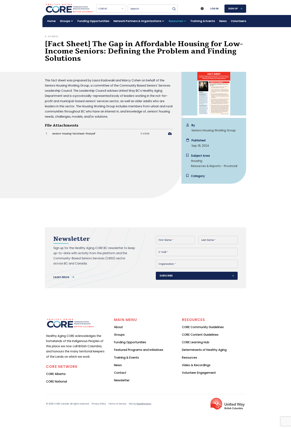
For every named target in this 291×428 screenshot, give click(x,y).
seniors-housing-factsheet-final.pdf (73, 133)
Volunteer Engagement (199, 373)
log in (214, 8)
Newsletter (122, 380)
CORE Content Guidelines (200, 335)
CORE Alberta (55, 374)
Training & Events (202, 21)
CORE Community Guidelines (203, 327)
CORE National (56, 382)
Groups (119, 335)
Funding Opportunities (93, 21)
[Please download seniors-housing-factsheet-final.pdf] (170, 134)
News (223, 21)
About (118, 327)
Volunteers (238, 21)
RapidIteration (144, 403)
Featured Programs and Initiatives (138, 350)
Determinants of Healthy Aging (204, 350)
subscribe (166, 275)
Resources (189, 358)
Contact (120, 373)
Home (51, 21)
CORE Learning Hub (195, 342)
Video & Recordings (196, 365)
